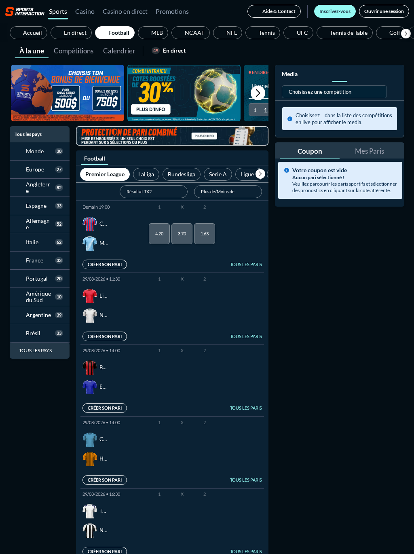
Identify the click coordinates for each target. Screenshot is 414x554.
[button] (406, 33)
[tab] (32, 50)
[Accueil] (25, 11)
